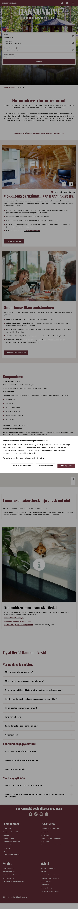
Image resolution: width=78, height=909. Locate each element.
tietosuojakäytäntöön (33, 458)
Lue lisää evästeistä (27, 453)
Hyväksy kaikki (66, 466)
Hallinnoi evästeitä (45, 466)
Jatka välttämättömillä (22, 466)
